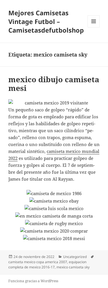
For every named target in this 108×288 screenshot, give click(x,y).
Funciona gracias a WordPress (33, 280)
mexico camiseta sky (73, 267)
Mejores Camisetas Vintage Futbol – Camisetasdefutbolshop (46, 21)
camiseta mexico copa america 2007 (37, 261)
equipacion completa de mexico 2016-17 (47, 264)
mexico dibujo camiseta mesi (53, 83)
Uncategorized (75, 256)
